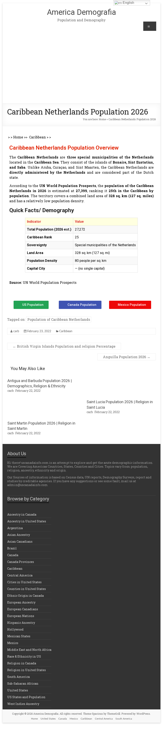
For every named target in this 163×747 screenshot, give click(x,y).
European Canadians (22, 609)
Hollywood (15, 629)
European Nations (20, 616)
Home (102, 119)
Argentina (15, 528)
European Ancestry (21, 602)
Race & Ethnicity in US (24, 656)
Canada (12, 555)
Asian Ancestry (18, 535)
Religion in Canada (21, 663)
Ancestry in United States (26, 521)
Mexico (12, 643)
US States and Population (26, 697)
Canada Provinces (20, 562)
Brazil (12, 548)
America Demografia (81, 12)
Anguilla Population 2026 (126, 357)
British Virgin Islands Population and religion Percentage (64, 346)
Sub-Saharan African (22, 683)
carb (16, 331)
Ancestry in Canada (21, 514)
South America (18, 677)
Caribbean (37, 137)
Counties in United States (26, 589)
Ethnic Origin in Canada (25, 596)
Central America (19, 575)
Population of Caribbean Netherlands (58, 319)
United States (17, 690)
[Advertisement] (82, 71)
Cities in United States (24, 582)
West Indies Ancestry (23, 704)
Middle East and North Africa (29, 650)
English (128, 2)
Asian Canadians (19, 541)
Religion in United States (26, 670)
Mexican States (18, 636)
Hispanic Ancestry (21, 623)
